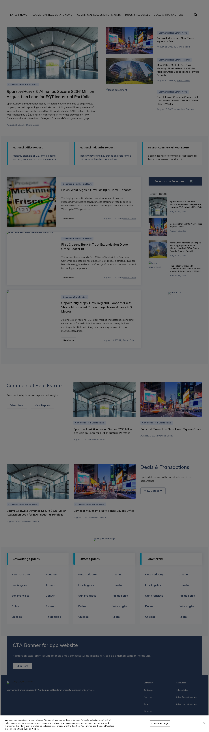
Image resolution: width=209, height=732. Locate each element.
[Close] (204, 723)
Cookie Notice (32, 729)
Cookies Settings (159, 723)
